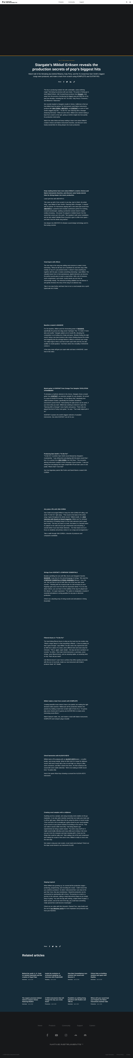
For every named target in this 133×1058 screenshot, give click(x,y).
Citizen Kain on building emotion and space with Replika (99, 975)
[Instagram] (66, 1035)
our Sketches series (57, 908)
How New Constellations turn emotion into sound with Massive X (77, 975)
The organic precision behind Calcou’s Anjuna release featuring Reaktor (31, 999)
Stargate (80, 94)
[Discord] (83, 1035)
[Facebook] (49, 1035)
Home (40, 1025)
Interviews (24, 979)
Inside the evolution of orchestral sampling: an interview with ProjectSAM (54, 975)
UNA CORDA (56, 108)
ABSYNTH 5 (48, 208)
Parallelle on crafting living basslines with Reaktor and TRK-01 (77, 999)
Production (47, 1004)
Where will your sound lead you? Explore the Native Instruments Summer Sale (100, 999)
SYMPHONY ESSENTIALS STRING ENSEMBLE (59, 580)
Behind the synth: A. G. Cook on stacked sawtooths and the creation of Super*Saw (32, 975)
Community (71, 2)
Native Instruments (70, 60)
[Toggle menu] (130, 2)
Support (82, 2)
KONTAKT (74, 108)
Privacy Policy (120, 1054)
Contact (128, 1054)
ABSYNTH (64, 108)
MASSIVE (81, 328)
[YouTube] (56, 1035)
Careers (92, 1025)
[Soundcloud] (75, 1035)
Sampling (47, 979)
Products (61, 2)
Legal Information (109, 1054)
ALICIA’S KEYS (71, 759)
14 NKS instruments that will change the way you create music (54, 999)
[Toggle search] (126, 2)
